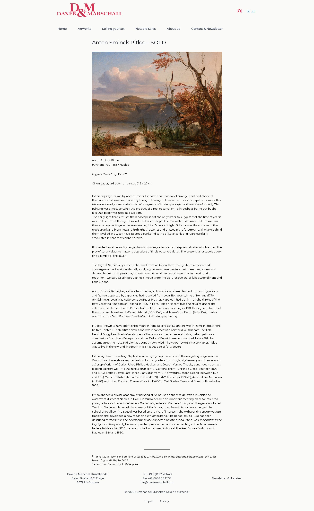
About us (173, 29)
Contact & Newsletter (207, 29)
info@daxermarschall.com (157, 482)
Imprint (150, 501)
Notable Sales (146, 29)
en (253, 11)
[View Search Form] (240, 11)
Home (62, 29)
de (248, 11)
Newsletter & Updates (226, 478)
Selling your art (113, 29)
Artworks (84, 29)
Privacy (164, 501)
